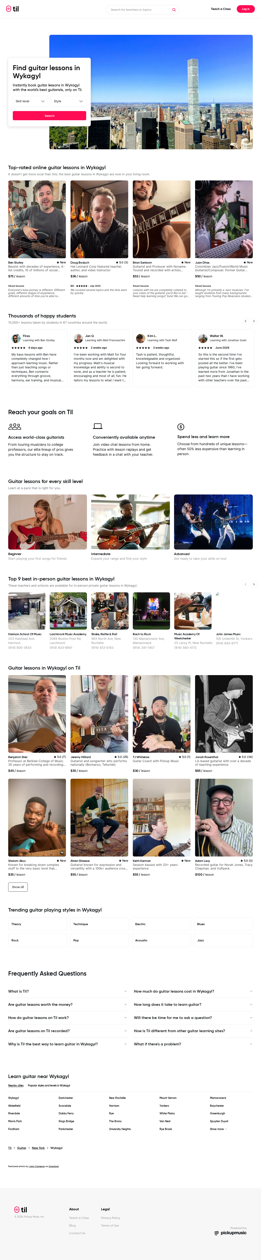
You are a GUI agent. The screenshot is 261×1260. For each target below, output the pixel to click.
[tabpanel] (130, 1113)
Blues (201, 924)
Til (9, 1148)
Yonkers (164, 1105)
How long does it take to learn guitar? (167, 1004)
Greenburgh (217, 1113)
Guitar (21, 1148)
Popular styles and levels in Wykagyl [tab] (49, 1085)
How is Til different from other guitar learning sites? (179, 1031)
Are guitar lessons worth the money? (40, 1004)
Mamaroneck (218, 1098)
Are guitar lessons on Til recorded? (39, 1031)
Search (49, 116)
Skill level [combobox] (22, 101)
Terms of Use (110, 1225)
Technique (80, 924)
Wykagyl (13, 1098)
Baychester (217, 1105)
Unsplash (54, 1166)
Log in (246, 9)
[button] (174, 10)
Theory (16, 924)
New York (38, 1148)
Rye (111, 1113)
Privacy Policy (110, 1218)
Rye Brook (166, 1129)
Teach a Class (221, 9)
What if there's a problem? (157, 1044)
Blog (72, 1225)
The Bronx (115, 1121)
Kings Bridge (66, 1121)
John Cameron (37, 1166)
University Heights (120, 1129)
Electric (140, 924)
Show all (18, 887)
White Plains (167, 1113)
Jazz (200, 940)
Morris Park (15, 1121)
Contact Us (77, 1233)
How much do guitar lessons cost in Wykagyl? (174, 991)
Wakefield (14, 1105)
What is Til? (18, 991)
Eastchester (66, 1098)
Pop (76, 940)
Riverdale (14, 1113)
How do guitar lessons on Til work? (38, 1017)
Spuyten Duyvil (219, 1121)
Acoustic (141, 940)
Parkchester (66, 1129)
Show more (217, 1129)
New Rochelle (117, 1098)
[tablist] (130, 1088)
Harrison (114, 1105)
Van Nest (165, 1121)
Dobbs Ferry (66, 1113)
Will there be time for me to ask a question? (173, 1017)
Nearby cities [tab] (15, 1085)
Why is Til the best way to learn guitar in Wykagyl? (53, 1044)
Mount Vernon (168, 1098)
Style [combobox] (57, 101)
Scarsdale (65, 1105)
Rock (15, 940)
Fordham (13, 1129)
